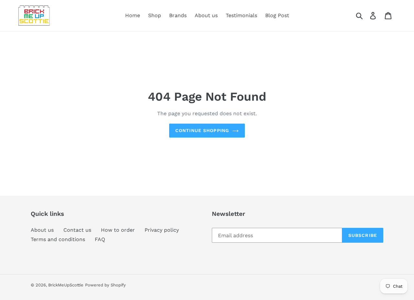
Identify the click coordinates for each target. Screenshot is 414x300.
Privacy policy (162, 230)
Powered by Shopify (105, 285)
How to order (118, 230)
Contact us (77, 230)
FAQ (100, 239)
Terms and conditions (58, 239)
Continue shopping (202, 130)
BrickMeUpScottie (65, 285)
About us (42, 230)
